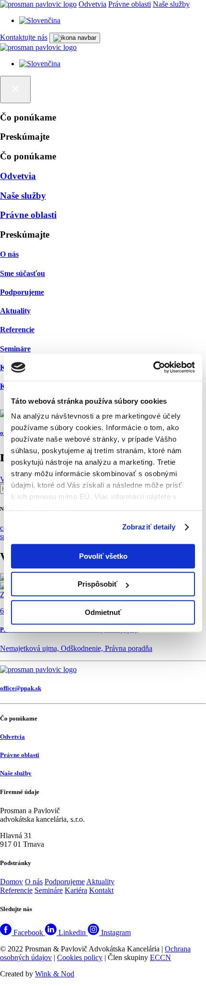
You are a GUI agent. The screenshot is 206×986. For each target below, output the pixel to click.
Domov (11, 882)
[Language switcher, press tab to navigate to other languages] (39, 20)
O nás (34, 882)
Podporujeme (65, 882)
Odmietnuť (103, 612)
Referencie (16, 890)
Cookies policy (80, 957)
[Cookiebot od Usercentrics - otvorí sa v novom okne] (153, 367)
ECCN (160, 957)
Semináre (48, 890)
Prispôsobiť (97, 584)
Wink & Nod (54, 974)
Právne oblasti (129, 4)
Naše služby (171, 4)
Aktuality (100, 882)
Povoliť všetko (103, 556)
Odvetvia (92, 4)
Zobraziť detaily (149, 527)
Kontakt (101, 890)
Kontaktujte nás (23, 37)
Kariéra (76, 890)
